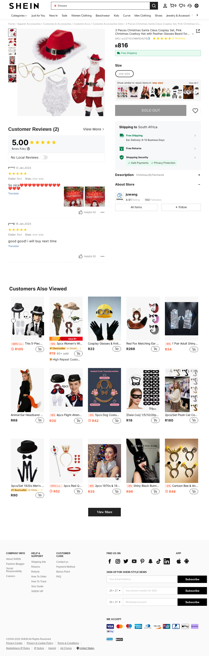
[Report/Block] (102, 212)
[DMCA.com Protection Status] (119, 639)
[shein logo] (24, 5)
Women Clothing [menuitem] (81, 15)
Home (11, 23)
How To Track (38, 581)
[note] (66, 339)
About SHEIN (13, 559)
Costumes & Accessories (57, 23)
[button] (189, 5)
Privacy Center (14, 643)
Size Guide (37, 586)
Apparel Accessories (29, 23)
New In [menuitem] (53, 15)
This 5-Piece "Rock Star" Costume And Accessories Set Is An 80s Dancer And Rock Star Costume (27, 343)
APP (178, 553)
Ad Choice (66, 648)
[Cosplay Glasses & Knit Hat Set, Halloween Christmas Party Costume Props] (104, 319)
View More (104, 512)
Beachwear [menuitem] (103, 15)
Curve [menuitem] (126, 15)
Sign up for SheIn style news (127, 572)
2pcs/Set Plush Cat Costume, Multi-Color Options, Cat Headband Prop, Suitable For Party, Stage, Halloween (181, 415)
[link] (173, 5)
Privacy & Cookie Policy (40, 643)
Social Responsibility (14, 570)
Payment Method (65, 566)
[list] (139, 561)
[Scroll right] (197, 15)
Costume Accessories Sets (108, 23)
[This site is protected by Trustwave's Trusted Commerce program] (110, 639)
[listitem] (122, 92)
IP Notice (39, 648)
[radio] (124, 73)
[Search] (154, 6)
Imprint (52, 648)
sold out (150, 110)
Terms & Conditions (68, 643)
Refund (35, 571)
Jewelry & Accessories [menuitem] (179, 15)
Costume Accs (82, 23)
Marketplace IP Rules (18, 648)
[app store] (179, 563)
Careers (10, 576)
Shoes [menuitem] (158, 15)
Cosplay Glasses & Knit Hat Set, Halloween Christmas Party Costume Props (104, 343)
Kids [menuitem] (116, 15)
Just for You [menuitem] (38, 15)
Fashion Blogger (15, 564)
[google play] (186, 563)
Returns (35, 566)
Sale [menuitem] (64, 15)
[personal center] (165, 5)
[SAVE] (195, 110)
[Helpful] (80, 212)
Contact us (62, 561)
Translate (13, 193)
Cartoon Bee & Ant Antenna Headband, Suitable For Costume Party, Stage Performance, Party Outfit (182, 485)
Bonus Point (63, 571)
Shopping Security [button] (137, 157)
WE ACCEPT (114, 619)
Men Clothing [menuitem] (143, 15)
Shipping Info (38, 561)
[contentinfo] (157, 629)
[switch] (44, 157)
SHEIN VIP (37, 591)
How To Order (39, 576)
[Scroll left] (192, 15)
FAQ (58, 576)
